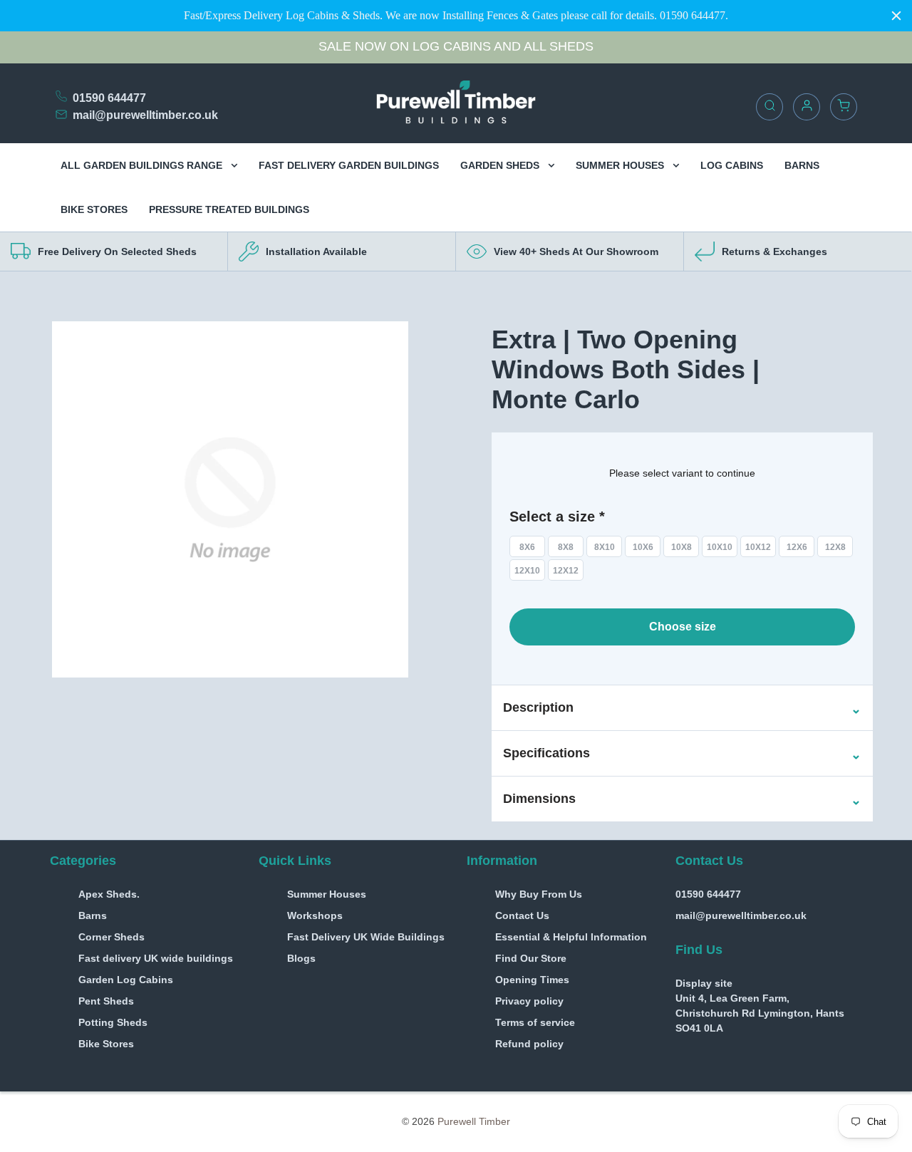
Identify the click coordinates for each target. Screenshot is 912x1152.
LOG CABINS (731, 165)
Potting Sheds (112, 1022)
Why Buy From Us (538, 894)
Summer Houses (326, 894)
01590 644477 (109, 98)
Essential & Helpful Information (571, 937)
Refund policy (529, 1043)
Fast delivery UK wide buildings (155, 958)
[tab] (682, 708)
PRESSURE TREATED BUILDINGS (229, 209)
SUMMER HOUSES (621, 165)
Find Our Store (530, 958)
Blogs (301, 958)
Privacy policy (529, 1001)
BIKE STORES (94, 209)
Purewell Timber (473, 1121)
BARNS (801, 165)
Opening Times (532, 979)
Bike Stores (106, 1043)
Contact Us (522, 915)
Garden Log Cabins (125, 979)
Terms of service (535, 1022)
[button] (538, 708)
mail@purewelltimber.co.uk (145, 115)
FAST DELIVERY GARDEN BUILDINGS (349, 165)
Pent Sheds (106, 1001)
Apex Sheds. (109, 894)
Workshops (315, 915)
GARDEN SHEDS (501, 165)
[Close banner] (896, 15)
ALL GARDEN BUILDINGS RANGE (143, 165)
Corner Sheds (111, 937)
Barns (92, 915)
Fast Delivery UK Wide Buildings (366, 937)
